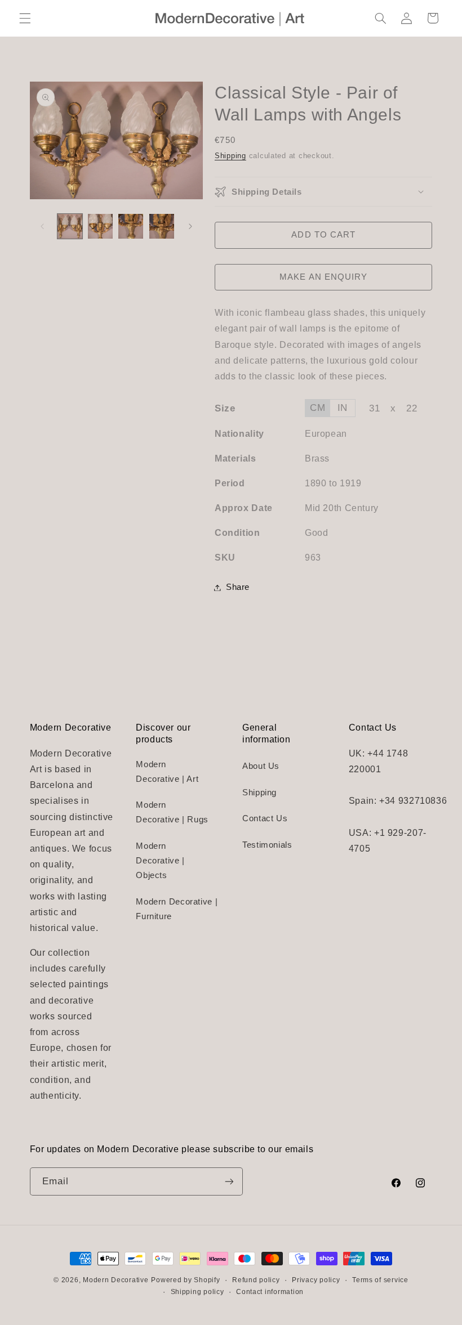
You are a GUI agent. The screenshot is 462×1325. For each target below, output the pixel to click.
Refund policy (256, 1280)
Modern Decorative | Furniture (176, 909)
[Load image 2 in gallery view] (100, 226)
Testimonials (267, 844)
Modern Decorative (116, 1280)
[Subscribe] (229, 1181)
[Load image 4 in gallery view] (161, 226)
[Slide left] (42, 226)
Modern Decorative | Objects (160, 860)
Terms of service (380, 1280)
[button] (25, 18)
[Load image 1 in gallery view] (69, 226)
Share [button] (238, 587)
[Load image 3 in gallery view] (130, 226)
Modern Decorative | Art (167, 772)
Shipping (230, 156)
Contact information (270, 1291)
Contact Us (264, 818)
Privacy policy (316, 1280)
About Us (260, 766)
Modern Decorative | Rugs (172, 812)
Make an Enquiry (323, 276)
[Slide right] (190, 226)
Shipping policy (197, 1291)
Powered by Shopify (185, 1280)
